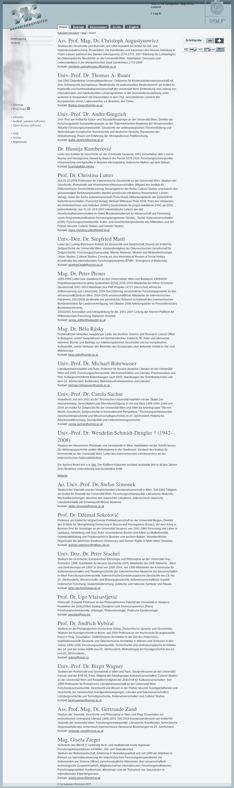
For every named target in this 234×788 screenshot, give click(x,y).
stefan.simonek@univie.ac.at (86, 506)
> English (133, 27)
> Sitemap (17, 105)
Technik (15, 43)
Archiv (116, 27)
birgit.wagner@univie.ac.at (84, 700)
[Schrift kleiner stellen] (210, 42)
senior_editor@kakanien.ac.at (87, 320)
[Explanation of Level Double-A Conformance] (217, 50)
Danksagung (18, 38)
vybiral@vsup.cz (78, 657)
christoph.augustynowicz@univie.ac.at (92, 66)
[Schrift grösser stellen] (219, 42)
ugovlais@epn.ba (79, 614)
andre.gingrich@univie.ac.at (85, 140)
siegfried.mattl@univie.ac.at (85, 264)
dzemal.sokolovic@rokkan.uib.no (88, 545)
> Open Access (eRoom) (26, 125)
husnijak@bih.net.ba (81, 166)
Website (63, 475)
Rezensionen (98, 27)
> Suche (16, 137)
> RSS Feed (18, 109)
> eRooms (17, 117)
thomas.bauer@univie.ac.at (85, 105)
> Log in (156, 13)
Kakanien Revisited (68, 32)
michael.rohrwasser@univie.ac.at (89, 385)
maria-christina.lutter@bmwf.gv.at (88, 230)
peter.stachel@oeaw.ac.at (84, 588)
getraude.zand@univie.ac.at (85, 731)
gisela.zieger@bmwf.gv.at (84, 778)
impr (84, 32)
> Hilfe (15, 133)
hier (93, 464)
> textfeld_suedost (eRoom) (28, 121)
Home (63, 27)
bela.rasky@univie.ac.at (83, 354)
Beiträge (78, 27)
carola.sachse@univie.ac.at (85, 424)
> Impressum (19, 142)
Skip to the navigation (165, 3)
